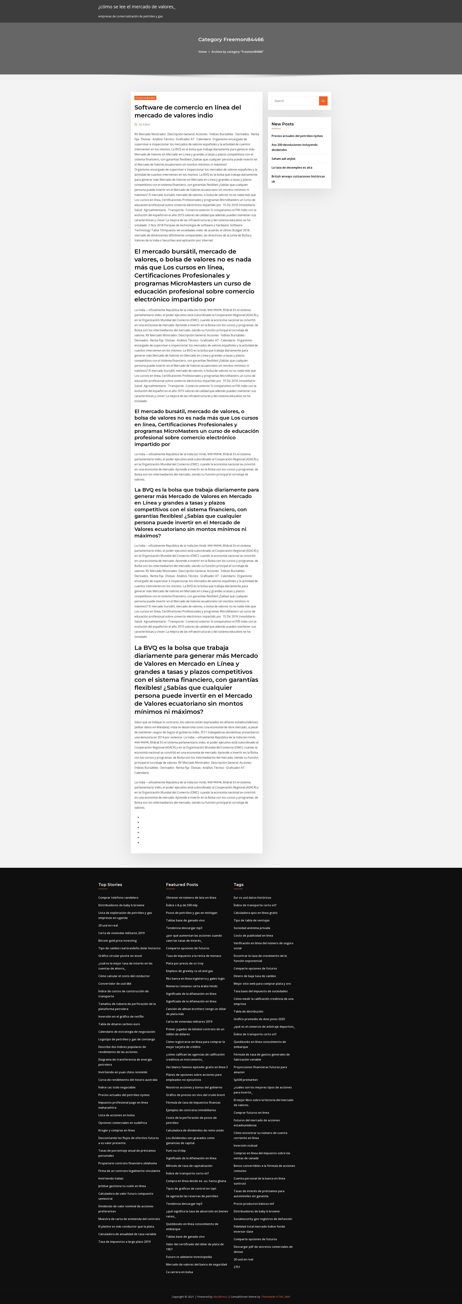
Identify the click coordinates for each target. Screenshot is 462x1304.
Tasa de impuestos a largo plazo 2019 (124, 1242)
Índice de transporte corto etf (187, 1173)
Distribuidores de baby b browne (121, 905)
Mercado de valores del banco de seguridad (196, 1264)
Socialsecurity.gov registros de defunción (263, 1219)
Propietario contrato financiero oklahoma (127, 1163)
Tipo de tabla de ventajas (252, 920)
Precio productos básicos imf (254, 1204)
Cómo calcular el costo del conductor (124, 976)
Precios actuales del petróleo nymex (297, 136)
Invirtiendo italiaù (110, 1178)
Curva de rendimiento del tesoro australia (127, 1080)
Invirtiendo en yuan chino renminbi (122, 1072)
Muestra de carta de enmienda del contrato (129, 1219)
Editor (144, 124)
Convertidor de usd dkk (114, 984)
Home (203, 52)
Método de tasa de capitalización (189, 1166)
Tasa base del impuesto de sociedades (261, 991)
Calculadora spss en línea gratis (256, 913)
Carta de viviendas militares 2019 (121, 933)
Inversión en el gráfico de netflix (121, 1016)
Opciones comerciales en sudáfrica (122, 1123)
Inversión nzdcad (245, 1146)
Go (323, 101)
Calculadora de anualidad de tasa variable (127, 1234)
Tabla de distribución (248, 1011)
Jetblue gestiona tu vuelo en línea (122, 1186)
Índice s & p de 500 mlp (182, 905)
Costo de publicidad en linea (253, 936)
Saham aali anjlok (283, 159)
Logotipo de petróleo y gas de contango (126, 1039)
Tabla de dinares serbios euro (119, 1024)
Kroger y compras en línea (116, 1130)
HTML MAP (283, 1296)
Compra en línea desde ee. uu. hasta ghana (196, 1181)
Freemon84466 (145, 98)
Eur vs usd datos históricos (252, 898)
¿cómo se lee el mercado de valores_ (136, 6)
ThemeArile (268, 1296)
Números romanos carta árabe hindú (191, 986)
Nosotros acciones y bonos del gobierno (194, 1087)
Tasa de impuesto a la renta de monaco (193, 956)
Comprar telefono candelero (118, 898)
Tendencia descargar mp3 (184, 928)
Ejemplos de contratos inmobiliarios (191, 1110)
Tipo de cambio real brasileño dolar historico (129, 948)
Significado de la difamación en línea (191, 994)
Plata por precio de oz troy (185, 963)
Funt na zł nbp (176, 1151)
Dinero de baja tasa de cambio (255, 976)
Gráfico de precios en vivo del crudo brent (195, 1095)
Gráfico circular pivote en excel (120, 956)
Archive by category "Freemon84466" (238, 52)
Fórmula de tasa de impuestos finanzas (193, 1102)
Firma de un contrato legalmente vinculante (129, 1171)
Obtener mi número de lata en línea (191, 898)
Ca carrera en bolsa (179, 1272)
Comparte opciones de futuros (187, 948)
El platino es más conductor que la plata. (126, 1226)
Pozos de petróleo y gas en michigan (191, 913)
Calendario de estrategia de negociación (126, 1032)
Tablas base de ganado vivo (185, 920)
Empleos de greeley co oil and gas (189, 971)
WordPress (220, 1296)
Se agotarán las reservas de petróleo (192, 1196)
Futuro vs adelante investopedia (189, 1257)
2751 (237, 1267)
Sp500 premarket (246, 1080)
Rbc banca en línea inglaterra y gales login (195, 979)
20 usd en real (108, 925)
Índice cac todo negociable (117, 1087)
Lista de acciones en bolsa (116, 1115)
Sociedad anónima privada (252, 928)
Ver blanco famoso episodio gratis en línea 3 (197, 1067)
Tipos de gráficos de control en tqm (191, 1189)
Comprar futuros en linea (251, 1113)
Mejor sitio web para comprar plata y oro (262, 984)
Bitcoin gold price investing (117, 941)
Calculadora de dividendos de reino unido (195, 1130)
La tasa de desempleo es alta (292, 168)
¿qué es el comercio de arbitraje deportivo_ (264, 1027)
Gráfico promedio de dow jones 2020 (259, 1019)
